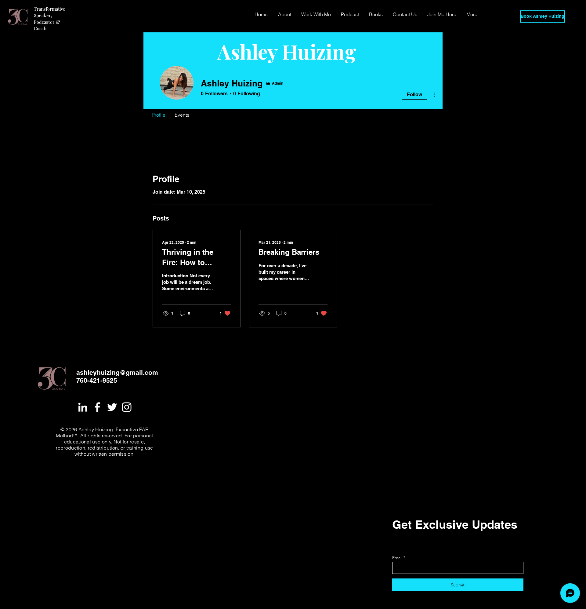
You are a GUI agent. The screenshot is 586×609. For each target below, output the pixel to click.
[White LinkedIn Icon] (82, 407)
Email (397, 558)
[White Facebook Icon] (97, 407)
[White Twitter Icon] (112, 407)
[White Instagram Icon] (126, 407)
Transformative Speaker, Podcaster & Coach (49, 18)
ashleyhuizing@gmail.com (117, 372)
